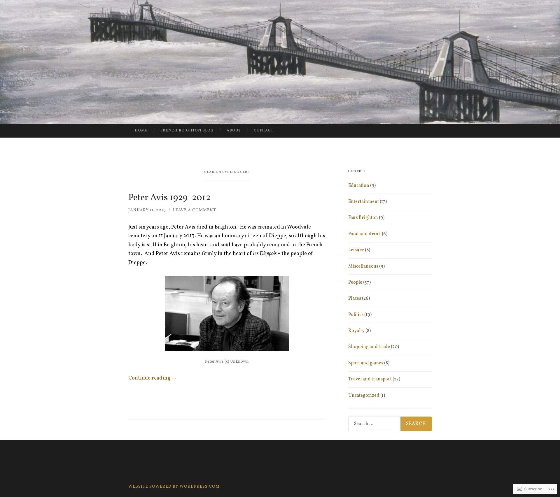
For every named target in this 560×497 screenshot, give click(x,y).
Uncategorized (363, 395)
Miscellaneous (363, 266)
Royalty (356, 331)
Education (358, 185)
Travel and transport (370, 379)
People (355, 282)
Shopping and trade (369, 347)
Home (141, 130)
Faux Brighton (363, 218)
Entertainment (363, 202)
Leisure (356, 250)
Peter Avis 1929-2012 (169, 198)
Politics (355, 315)
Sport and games (365, 363)
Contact (263, 130)
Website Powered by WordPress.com (174, 486)
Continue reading (152, 378)
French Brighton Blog (187, 130)
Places (354, 298)
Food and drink (364, 234)
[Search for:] (390, 424)
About (234, 130)
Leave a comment (194, 210)
